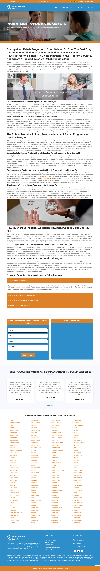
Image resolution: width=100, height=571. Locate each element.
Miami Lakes (55, 425)
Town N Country (78, 485)
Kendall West (35, 472)
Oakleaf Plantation (57, 450)
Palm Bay (55, 467)
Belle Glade (13, 432)
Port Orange (55, 512)
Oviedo (54, 465)
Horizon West (35, 457)
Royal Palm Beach (79, 425)
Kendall (33, 470)
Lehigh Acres (35, 507)
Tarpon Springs (78, 470)
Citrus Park (13, 460)
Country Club (14, 480)
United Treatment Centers (49, 568)
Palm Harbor (55, 477)
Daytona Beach (14, 492)
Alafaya (12, 420)
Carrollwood (13, 455)
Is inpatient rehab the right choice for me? (19, 305)
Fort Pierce (34, 427)
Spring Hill (76, 445)
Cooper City (13, 470)
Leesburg (33, 505)
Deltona (12, 502)
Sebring (76, 437)
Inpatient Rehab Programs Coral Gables (31, 42)
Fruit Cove (34, 432)
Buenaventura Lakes (16, 450)
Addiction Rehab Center (66, 7)
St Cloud (76, 450)
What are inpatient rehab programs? (18, 280)
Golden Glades (35, 440)
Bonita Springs (14, 440)
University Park (78, 490)
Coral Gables (15, 42)
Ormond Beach (56, 462)
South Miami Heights (79, 442)
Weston (76, 510)
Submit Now (27, 355)
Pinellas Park (56, 497)
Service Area (89, 7)
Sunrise (76, 457)
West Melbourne (78, 502)
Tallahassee (77, 460)
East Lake (13, 510)
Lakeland (33, 490)
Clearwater (13, 462)
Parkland (54, 487)
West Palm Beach (78, 505)
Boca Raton (13, 437)
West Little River (78, 500)
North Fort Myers (57, 435)
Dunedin (12, 507)
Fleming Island (35, 420)
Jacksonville (34, 462)
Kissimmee (34, 480)
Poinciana (55, 505)
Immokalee (34, 460)
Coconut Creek (14, 467)
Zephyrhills (77, 522)
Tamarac (76, 462)
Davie (11, 490)
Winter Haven (77, 515)
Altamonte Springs (15, 422)
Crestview (13, 482)
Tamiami (76, 465)
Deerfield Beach (14, 495)
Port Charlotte (56, 510)
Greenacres (34, 442)
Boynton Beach (14, 442)
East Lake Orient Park (16, 512)
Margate (33, 512)
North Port (55, 445)
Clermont (12, 465)
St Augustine (77, 447)
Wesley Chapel (78, 497)
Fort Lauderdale (35, 422)
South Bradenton (78, 440)
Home (55, 7)
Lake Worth (34, 487)
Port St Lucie (56, 515)
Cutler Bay (13, 485)
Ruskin (75, 427)
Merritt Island (34, 520)
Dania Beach (13, 487)
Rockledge (77, 422)
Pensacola (55, 492)
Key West (34, 475)
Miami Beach (56, 420)
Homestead (34, 455)
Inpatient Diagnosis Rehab (52, 547)
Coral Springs (14, 475)
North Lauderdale (57, 437)
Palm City (55, 472)
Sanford (76, 430)
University (76, 487)
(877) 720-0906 (42, 2)
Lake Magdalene (36, 485)
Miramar (54, 427)
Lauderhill (34, 502)
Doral (11, 505)
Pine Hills (55, 495)
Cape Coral (13, 452)
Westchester (77, 507)
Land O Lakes (35, 495)
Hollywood (34, 452)
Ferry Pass (13, 522)
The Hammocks (78, 477)
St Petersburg (77, 452)
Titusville (76, 482)
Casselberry (13, 457)
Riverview (55, 522)
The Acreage (77, 475)
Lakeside (33, 492)
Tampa (75, 467)
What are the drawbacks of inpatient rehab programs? (23, 300)
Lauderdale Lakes (36, 500)
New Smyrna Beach (58, 432)
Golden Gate (34, 437)
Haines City (34, 445)
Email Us (12, 1)
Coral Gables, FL (80, 547)
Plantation (55, 502)
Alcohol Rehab (49, 542)
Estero (12, 517)
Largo (32, 497)
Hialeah (33, 450)
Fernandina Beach (15, 520)
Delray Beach (14, 500)
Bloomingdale (14, 435)
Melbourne (34, 517)
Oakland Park (56, 447)
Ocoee (54, 455)
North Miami (55, 440)
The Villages (77, 480)
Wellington (76, 495)
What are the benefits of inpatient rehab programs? (22, 295)
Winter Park (77, 517)
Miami (33, 522)
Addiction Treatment (50, 540)
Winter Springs (78, 520)
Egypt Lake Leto (14, 515)
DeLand (12, 497)
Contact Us (80, 7)
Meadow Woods (35, 515)
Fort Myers (34, 425)
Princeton (55, 517)
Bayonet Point (14, 430)
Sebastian (76, 435)
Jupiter (33, 465)
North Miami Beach (57, 442)
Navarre (54, 430)
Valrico (75, 492)
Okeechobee (56, 457)
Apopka (12, 425)
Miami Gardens (56, 422)
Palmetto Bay (56, 482)
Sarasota (76, 432)
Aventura (12, 427)
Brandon (12, 447)
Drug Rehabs (49, 544)
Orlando (54, 460)
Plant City (55, 500)
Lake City (33, 482)
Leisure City (34, 510)
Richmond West (56, 520)
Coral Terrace (14, 477)
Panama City (56, 485)
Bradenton (13, 445)
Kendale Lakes (35, 467)
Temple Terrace (78, 472)
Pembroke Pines (57, 490)
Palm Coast (55, 475)
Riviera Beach (77, 420)
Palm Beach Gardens (58, 470)
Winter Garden (78, 512)
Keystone (33, 477)
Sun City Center (78, 455)
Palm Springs (56, 480)
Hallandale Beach (36, 447)
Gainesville (34, 435)
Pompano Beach (57, 507)
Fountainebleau (35, 430)
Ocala (54, 452)
